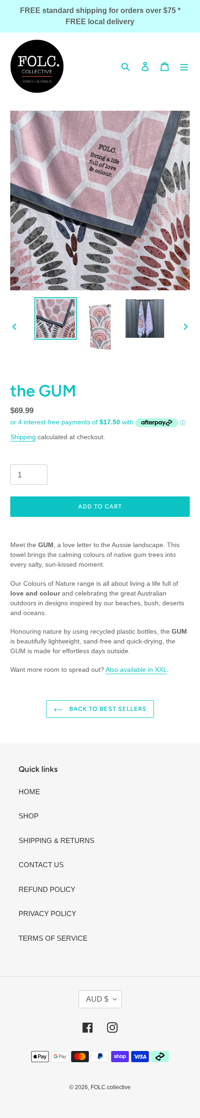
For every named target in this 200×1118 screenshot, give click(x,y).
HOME (29, 792)
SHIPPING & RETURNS (56, 840)
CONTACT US (41, 865)
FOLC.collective (111, 1087)
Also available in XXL (136, 669)
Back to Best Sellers (107, 708)
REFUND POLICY (47, 889)
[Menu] (184, 66)
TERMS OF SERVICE (53, 938)
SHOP (29, 816)
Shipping (23, 437)
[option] (55, 318)
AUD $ (97, 999)
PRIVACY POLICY (47, 913)
